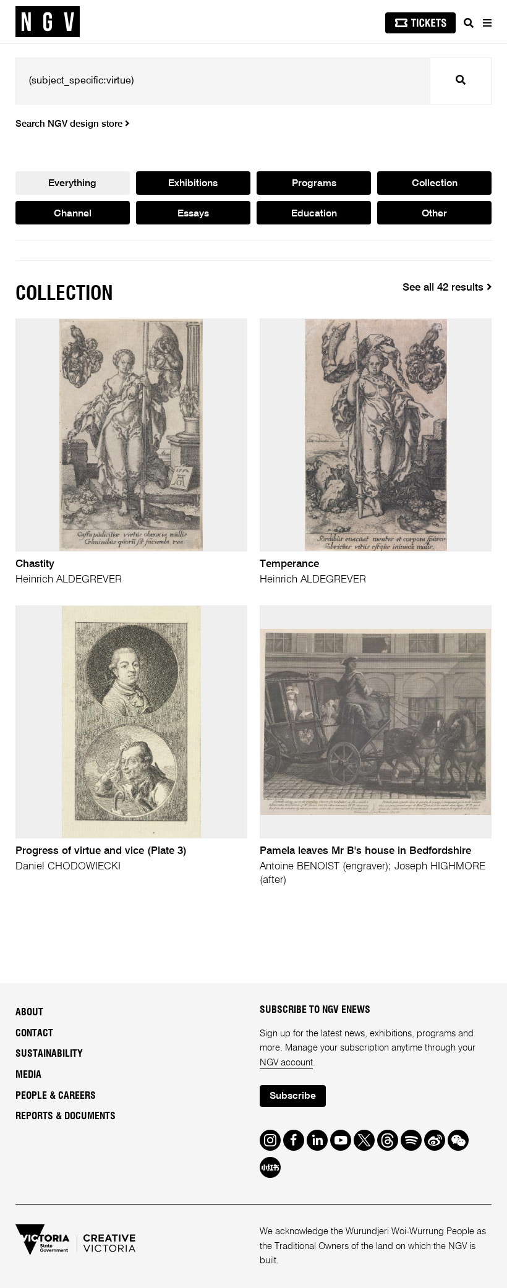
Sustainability (49, 1054)
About (29, 1012)
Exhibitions (193, 184)
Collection (435, 184)
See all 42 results (445, 288)
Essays (193, 214)
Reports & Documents (65, 1116)
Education (314, 214)
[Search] (469, 23)
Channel (73, 214)
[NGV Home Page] (47, 22)
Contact (34, 1033)
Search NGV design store (70, 124)
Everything (72, 184)
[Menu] (487, 23)
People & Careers (55, 1096)
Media (28, 1075)
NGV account (286, 1062)
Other (434, 214)
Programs (314, 184)
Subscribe (293, 1096)
